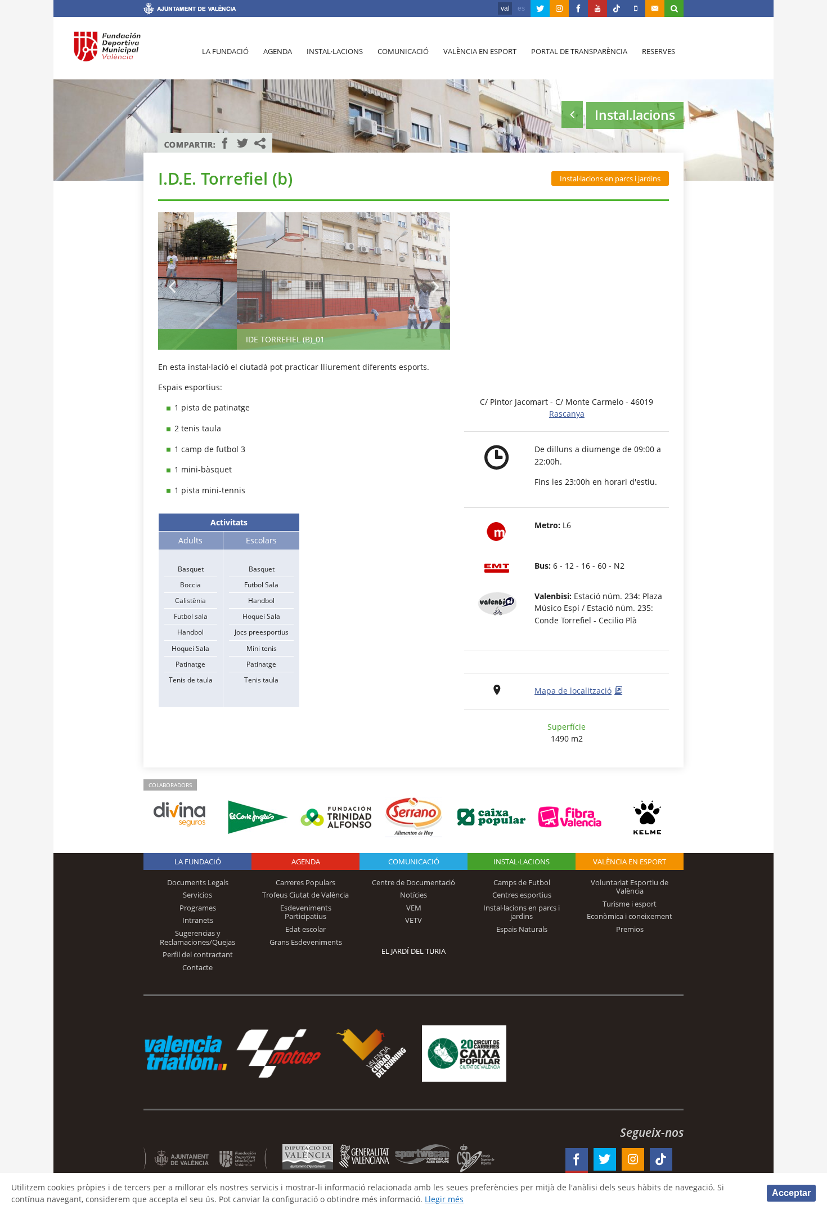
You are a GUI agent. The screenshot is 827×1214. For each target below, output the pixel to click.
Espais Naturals (521, 929)
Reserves (658, 51)
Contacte (197, 967)
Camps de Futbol (521, 882)
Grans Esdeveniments (305, 942)
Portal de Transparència (579, 51)
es (521, 8)
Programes (197, 908)
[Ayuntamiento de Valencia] (189, 10)
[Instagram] (559, 8)
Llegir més (444, 1199)
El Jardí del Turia (413, 951)
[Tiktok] (616, 8)
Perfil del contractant (198, 954)
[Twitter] (540, 8)
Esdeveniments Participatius (305, 912)
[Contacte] (654, 8)
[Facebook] (578, 8)
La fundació (225, 51)
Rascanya (567, 413)
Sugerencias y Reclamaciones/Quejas (197, 937)
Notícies (413, 895)
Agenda (277, 51)
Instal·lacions (335, 51)
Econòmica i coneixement (629, 916)
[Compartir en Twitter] (242, 143)
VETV (413, 920)
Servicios (197, 895)
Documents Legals (197, 882)
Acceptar (791, 1193)
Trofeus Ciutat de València (305, 895)
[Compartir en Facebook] (225, 143)
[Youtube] (597, 8)
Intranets (197, 920)
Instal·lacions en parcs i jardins (610, 178)
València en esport (479, 51)
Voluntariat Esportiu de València (629, 886)
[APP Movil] (635, 8)
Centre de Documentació (413, 882)
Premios (630, 929)
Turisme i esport (630, 904)
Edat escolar (305, 929)
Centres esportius (521, 895)
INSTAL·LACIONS (521, 861)
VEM (413, 908)
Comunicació (403, 51)
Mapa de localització (573, 690)
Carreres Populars (305, 882)
